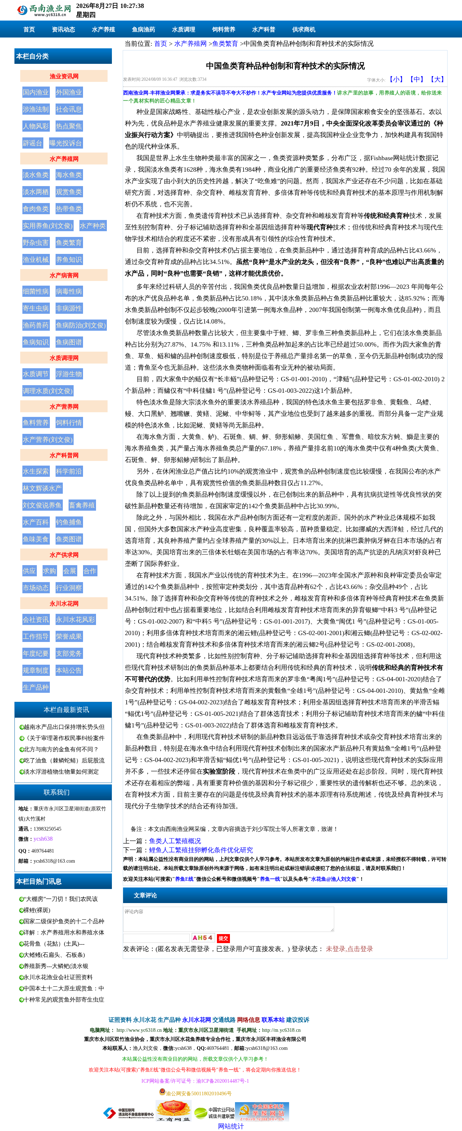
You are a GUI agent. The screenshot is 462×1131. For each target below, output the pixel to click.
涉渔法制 (36, 109)
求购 (49, 571)
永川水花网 (64, 603)
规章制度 (36, 670)
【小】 (396, 79)
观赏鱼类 (69, 191)
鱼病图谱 (69, 342)
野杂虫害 (36, 242)
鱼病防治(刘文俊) (81, 325)
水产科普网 (64, 455)
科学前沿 (69, 471)
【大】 (437, 79)
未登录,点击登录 (349, 948)
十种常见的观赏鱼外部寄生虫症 (63, 999)
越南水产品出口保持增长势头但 (64, 727)
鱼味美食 (36, 539)
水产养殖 (103, 29)
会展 (69, 571)
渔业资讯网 (64, 76)
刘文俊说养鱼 (42, 505)
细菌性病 (36, 291)
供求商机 (303, 29)
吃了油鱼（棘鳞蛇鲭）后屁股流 (64, 760)
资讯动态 (63, 29)
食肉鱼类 (36, 208)
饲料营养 (223, 29)
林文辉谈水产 (42, 488)
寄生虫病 (36, 308)
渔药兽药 (36, 325)
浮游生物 (69, 374)
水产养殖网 (64, 159)
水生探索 (36, 471)
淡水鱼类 (36, 175)
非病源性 (69, 308)
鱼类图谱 (69, 539)
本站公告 (69, 670)
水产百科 (36, 522)
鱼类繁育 (69, 242)
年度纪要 (36, 653)
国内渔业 (36, 92)
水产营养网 (64, 407)
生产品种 (36, 687)
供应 (29, 571)
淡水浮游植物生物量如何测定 (61, 772)
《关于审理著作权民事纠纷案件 (64, 738)
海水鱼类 (69, 175)
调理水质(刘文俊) (48, 391)
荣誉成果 (69, 636)
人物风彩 (36, 126)
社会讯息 (69, 109)
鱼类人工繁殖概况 (175, 841)
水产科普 (263, 29)
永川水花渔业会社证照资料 (58, 977)
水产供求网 (64, 555)
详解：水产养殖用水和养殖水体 (63, 932)
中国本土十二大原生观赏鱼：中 (63, 988)
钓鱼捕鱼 (69, 522)
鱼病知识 (36, 342)
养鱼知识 (69, 259)
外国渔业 (69, 92)
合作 (89, 571)
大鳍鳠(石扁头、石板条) (54, 955)
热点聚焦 (69, 126)
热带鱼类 (69, 208)
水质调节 (36, 374)
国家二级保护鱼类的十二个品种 (63, 921)
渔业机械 (36, 259)
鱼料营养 (36, 422)
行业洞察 (69, 587)
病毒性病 (69, 291)
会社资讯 (36, 619)
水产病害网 (64, 275)
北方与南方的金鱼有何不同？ (61, 749)
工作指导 (36, 636)
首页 (29, 29)
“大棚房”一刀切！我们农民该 (60, 899)
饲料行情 (69, 422)
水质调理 (183, 29)
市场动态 (36, 587)
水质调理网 (64, 358)
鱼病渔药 (143, 29)
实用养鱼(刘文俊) (48, 225)
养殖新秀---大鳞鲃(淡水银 (55, 966)
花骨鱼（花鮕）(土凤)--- (53, 944)
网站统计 (231, 1126)
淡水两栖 (36, 191)
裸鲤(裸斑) (36, 910)
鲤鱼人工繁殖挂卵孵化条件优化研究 (201, 850)
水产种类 (93, 225)
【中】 (417, 79)
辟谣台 (32, 143)
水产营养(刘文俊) (48, 439)
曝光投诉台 (65, 143)
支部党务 (69, 653)
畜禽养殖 (82, 505)
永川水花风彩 (75, 619)
